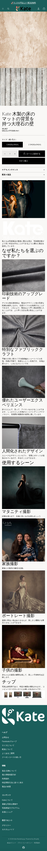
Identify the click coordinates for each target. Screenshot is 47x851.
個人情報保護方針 (9, 775)
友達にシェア (7, 812)
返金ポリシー (11, 843)
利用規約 (5, 779)
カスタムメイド (8, 829)
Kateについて (7, 800)
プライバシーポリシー (25, 843)
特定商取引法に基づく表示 (12, 782)
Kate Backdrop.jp (19, 839)
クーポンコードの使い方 (11, 757)
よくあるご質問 (8, 753)
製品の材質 (6, 786)
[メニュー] (3, 9)
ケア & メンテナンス (10, 170)
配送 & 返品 (6, 174)
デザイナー (6, 825)
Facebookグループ (9, 741)
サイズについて (8, 745)
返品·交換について (9, 771)
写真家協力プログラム (11, 808)
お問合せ (5, 737)
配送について (7, 749)
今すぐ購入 (23, 161)
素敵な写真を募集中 (10, 804)
